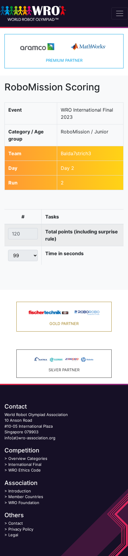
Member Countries (25, 496)
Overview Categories (27, 458)
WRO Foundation (23, 502)
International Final (24, 464)
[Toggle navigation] (119, 13)
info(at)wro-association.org (29, 437)
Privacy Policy (20, 529)
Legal (13, 534)
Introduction (19, 491)
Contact (15, 523)
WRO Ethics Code (24, 470)
